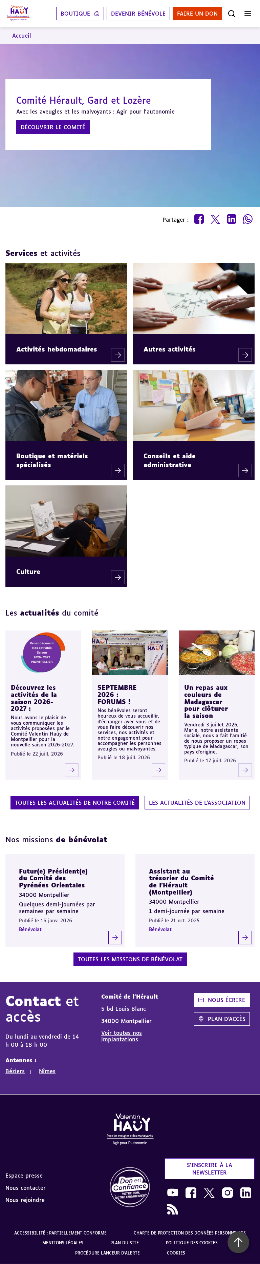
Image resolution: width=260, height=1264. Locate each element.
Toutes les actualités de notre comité (75, 802)
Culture (28, 571)
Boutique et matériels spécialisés (52, 460)
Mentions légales (62, 1242)
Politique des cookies (192, 1242)
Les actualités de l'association (197, 802)
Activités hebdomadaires (56, 349)
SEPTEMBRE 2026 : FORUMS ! (117, 694)
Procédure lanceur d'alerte (107, 1253)
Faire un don (197, 13)
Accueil (21, 36)
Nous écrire (226, 1000)
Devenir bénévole (138, 13)
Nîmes (47, 1071)
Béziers (15, 1071)
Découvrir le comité (53, 127)
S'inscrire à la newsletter (209, 1169)
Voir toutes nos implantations (121, 1035)
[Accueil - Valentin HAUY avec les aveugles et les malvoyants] (130, 1130)
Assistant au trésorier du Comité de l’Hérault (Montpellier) (181, 881)
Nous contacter (25, 1187)
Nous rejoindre (25, 1200)
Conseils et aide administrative (170, 460)
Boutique (75, 13)
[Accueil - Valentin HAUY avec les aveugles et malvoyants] (18, 13)
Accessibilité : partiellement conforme (60, 1233)
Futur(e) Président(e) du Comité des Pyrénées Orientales (53, 878)
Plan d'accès (226, 1019)
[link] (130, 1187)
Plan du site (124, 1242)
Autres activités (170, 349)
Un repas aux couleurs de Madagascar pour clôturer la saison (206, 701)
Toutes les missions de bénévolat (130, 959)
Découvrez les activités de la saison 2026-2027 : (34, 698)
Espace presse (24, 1175)
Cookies (176, 1253)
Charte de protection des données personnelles (190, 1233)
